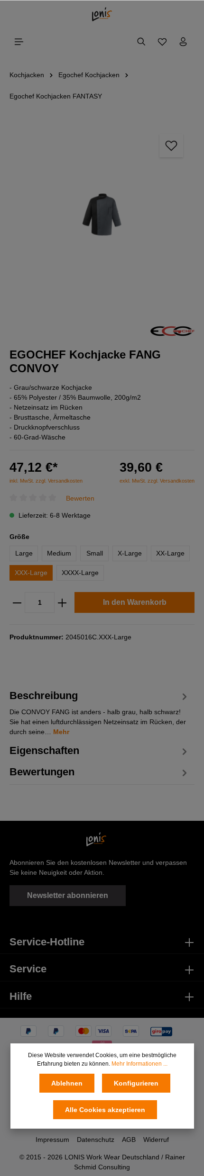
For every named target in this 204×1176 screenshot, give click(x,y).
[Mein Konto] (183, 41)
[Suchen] (141, 41)
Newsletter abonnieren (67, 895)
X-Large (130, 553)
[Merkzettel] (162, 41)
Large (24, 553)
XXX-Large (31, 572)
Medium (59, 553)
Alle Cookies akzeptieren (105, 1109)
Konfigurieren (136, 1083)
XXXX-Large (80, 572)
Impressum (52, 1139)
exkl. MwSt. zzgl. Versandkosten (157, 481)
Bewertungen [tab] (41, 772)
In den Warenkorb (135, 602)
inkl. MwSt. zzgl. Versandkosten (46, 481)
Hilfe (20, 996)
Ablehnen (67, 1083)
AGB (129, 1139)
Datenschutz (95, 1139)
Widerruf (156, 1139)
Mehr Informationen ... (139, 1063)
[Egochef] (172, 330)
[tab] (99, 711)
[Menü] (18, 41)
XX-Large (170, 553)
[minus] (17, 602)
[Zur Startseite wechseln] (102, 14)
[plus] (62, 602)
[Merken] (171, 145)
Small (94, 553)
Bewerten (80, 498)
